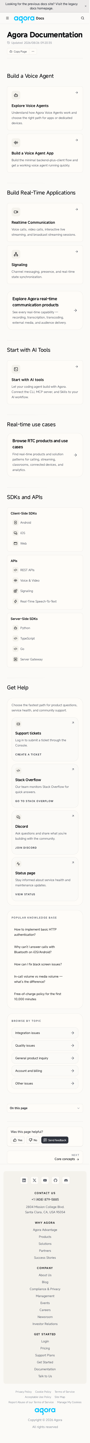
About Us (45, 1275)
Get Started (45, 1362)
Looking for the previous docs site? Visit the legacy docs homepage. (43, 6)
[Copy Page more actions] (33, 51)
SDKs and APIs (24, 497)
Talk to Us (45, 1376)
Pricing (45, 1348)
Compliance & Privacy (45, 1289)
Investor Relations (45, 1324)
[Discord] (66, 1180)
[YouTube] (45, 1180)
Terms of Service (65, 1391)
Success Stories (45, 1257)
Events (45, 1303)
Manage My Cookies (69, 1402)
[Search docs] (83, 18)
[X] (34, 1180)
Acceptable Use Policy (38, 1397)
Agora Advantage (45, 1230)
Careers (45, 1310)
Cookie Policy (43, 1391)
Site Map (60, 1397)
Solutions (45, 1244)
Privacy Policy (24, 1391)
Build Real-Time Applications (41, 192)
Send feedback (57, 1140)
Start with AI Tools (28, 349)
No (35, 1140)
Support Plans (45, 1355)
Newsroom (45, 1317)
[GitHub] (55, 1180)
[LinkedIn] (24, 1180)
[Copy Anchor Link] (57, 75)
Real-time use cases (31, 424)
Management (45, 1296)
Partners (45, 1250)
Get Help (17, 687)
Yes (20, 1140)
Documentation (45, 1369)
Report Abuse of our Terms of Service (31, 1402)
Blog (45, 1282)
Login (45, 1341)
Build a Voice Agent (30, 75)
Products (45, 1237)
